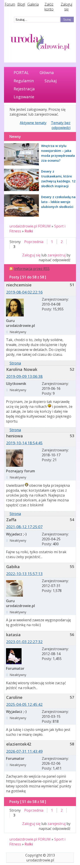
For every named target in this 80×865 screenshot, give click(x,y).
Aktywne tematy (33, 122)
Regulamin (24, 80)
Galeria (33, 4)
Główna (47, 72)
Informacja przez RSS (32, 268)
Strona (15, 363)
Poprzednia (33, 241)
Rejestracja (24, 88)
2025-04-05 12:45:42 (24, 704)
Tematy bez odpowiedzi (60, 125)
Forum (10, 4)
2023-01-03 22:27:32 (24, 641)
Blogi (21, 4)
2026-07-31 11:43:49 (24, 751)
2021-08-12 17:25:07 (24, 526)
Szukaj (50, 80)
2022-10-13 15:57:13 (24, 573)
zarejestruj (57, 255)
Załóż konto (49, 7)
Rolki (29, 231)
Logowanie (24, 96)
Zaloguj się (66, 7)
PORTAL (21, 72)
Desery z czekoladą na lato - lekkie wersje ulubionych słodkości (58, 202)
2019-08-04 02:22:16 (24, 292)
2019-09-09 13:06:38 (24, 376)
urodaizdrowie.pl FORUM (30, 226)
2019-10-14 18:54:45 (24, 442)
